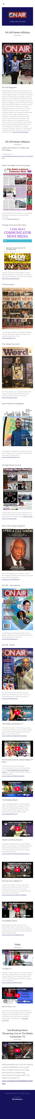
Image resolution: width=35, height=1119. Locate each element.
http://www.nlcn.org (13, 219)
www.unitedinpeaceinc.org (10, 814)
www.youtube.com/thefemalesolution (13, 776)
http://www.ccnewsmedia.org (11, 278)
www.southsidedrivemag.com (11, 457)
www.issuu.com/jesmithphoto (11, 579)
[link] (17, 14)
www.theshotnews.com (9, 338)
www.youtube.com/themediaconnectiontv (14, 736)
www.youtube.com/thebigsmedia (12, 982)
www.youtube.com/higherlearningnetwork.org (16, 853)
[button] (3, 4)
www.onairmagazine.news (20, 132)
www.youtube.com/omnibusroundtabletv (14, 895)
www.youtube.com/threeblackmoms (13, 935)
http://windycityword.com (9, 397)
